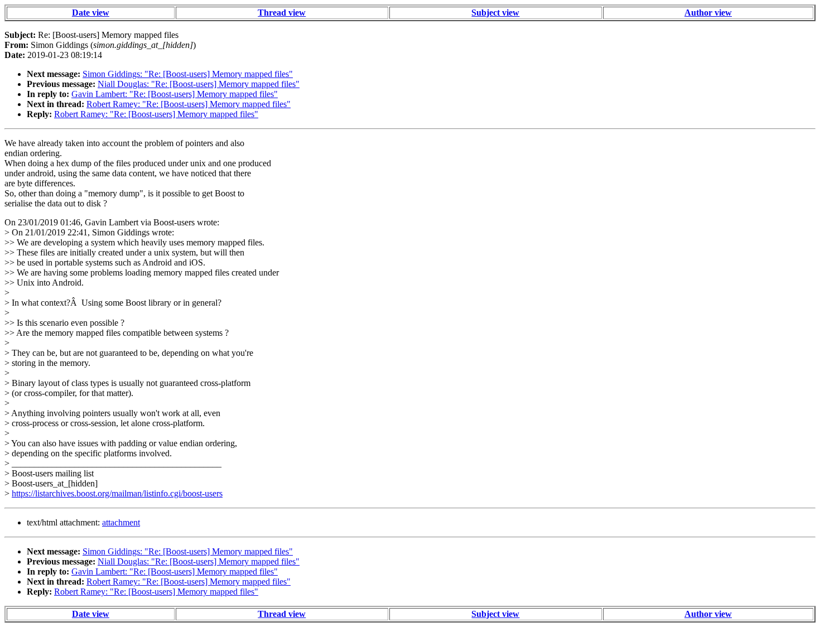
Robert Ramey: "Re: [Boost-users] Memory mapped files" (188, 104)
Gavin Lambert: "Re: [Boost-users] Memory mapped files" (174, 94)
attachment (121, 522)
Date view (90, 12)
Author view (708, 12)
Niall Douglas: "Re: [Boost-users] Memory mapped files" (199, 84)
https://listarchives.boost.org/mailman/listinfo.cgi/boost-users (117, 493)
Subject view (495, 12)
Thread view (282, 12)
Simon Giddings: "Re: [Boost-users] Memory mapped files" (188, 74)
